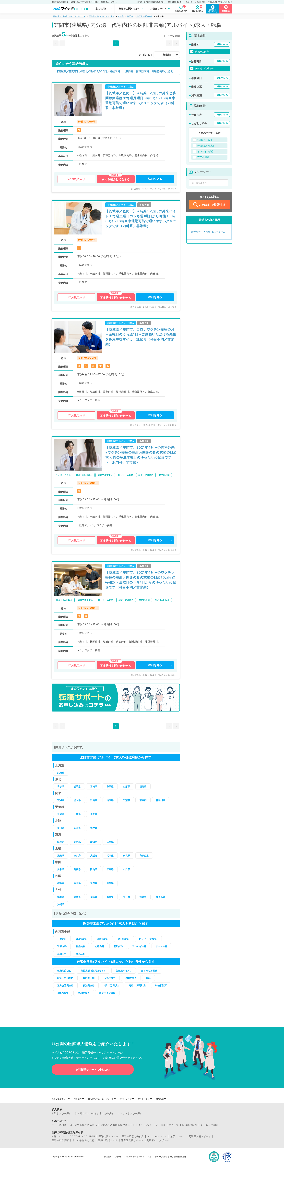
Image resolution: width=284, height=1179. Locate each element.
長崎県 (93, 897)
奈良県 (126, 855)
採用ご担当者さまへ (175, 2)
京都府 (77, 855)
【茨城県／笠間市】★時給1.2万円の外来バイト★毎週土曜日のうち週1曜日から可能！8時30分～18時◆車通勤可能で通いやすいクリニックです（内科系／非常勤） (140, 218)
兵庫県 (110, 855)
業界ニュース (177, 1136)
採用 (150, 1157)
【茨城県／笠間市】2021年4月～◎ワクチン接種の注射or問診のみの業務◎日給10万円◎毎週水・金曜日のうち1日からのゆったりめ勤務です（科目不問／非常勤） (140, 579)
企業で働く (131, 978)
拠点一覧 (189, 2)
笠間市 (130, 16)
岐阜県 (60, 841)
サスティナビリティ (135, 1157)
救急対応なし (64, 970)
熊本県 (110, 897)
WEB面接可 (84, 992)
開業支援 (160, 1099)
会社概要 (108, 1157)
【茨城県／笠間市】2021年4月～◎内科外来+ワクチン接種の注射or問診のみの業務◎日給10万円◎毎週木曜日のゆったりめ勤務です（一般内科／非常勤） (141, 454)
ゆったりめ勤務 (149, 970)
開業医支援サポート (200, 1136)
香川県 (77, 883)
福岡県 (60, 897)
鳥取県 (60, 869)
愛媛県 (93, 883)
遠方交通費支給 (65, 985)
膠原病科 (80, 953)
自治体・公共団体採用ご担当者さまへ (151, 2)
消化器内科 (124, 938)
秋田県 (110, 786)
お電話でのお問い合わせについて (220, 2)
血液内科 (62, 953)
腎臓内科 (62, 946)
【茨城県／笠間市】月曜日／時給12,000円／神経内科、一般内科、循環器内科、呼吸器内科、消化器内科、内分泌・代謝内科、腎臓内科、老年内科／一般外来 (118, 71)
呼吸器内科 (103, 938)
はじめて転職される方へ (83, 1125)
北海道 (60, 772)
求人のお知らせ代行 (83, 1140)
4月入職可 (62, 992)
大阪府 (93, 855)
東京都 (143, 800)
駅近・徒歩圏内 (65, 978)
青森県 (60, 786)
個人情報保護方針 (178, 1157)
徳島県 (60, 883)
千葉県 (126, 800)
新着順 (167, 54)
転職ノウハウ (59, 1136)
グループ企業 (161, 1157)
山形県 (126, 786)
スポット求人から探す (130, 1113)
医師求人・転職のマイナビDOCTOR (69, 16)
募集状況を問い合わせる (115, 297)
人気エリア (110, 978)
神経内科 (80, 946)
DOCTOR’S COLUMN (82, 1136)
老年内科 (118, 946)
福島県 (143, 786)
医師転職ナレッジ (108, 1136)
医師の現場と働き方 (133, 1136)
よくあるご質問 (209, 1125)
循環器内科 (82, 938)
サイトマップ (144, 1099)
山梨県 (77, 814)
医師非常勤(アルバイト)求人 (101, 16)
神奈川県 (160, 800)
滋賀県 (60, 855)
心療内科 (99, 946)
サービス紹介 (59, 1125)
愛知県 (93, 841)
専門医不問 (89, 978)
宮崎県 (143, 897)
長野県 (93, 814)
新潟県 (60, 814)
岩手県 (77, 786)
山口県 (126, 869)
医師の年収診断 (60, 1140)
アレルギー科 (139, 946)
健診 (148, 978)
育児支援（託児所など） (93, 970)
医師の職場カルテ (108, 1140)
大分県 (126, 897)
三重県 (110, 841)
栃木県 (77, 800)
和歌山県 (144, 855)
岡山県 (93, 869)
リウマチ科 (161, 946)
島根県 (77, 869)
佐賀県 (77, 897)
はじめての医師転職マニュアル (117, 1125)
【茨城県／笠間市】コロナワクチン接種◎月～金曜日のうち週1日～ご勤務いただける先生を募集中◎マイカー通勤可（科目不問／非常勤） (140, 336)
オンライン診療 (107, 992)
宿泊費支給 (89, 985)
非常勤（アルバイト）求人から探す (94, 1113)
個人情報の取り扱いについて (100, 1099)
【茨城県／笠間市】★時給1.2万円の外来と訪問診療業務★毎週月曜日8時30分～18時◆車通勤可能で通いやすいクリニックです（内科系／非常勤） (140, 100)
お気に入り (78, 179)
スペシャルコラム (157, 1136)
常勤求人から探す (61, 1113)
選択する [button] (221, 44)
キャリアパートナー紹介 (152, 1125)
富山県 (60, 827)
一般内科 (62, 938)
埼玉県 (110, 800)
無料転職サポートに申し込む (93, 1069)
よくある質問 (200, 2)
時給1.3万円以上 (137, 985)
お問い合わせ (125, 1099)
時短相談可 (161, 985)
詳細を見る (155, 179)
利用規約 (78, 1099)
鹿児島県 (160, 897)
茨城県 (121, 16)
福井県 (93, 827)
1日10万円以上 (111, 985)
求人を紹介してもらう (116, 179)
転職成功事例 (189, 1125)
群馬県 (93, 800)
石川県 (77, 827)
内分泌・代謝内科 (144, 16)
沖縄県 (60, 904)
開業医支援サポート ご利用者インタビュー (145, 1140)
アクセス (119, 1157)
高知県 (110, 883)
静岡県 (77, 841)
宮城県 (93, 786)
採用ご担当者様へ (59, 1099)
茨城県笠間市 (202, 51)
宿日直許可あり (124, 970)
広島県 (110, 869)
